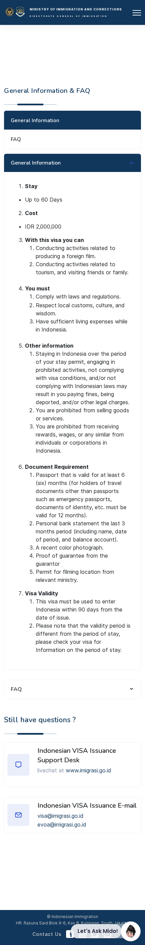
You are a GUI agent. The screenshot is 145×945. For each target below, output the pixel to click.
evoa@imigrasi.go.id (61, 824)
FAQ (16, 139)
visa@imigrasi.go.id (60, 815)
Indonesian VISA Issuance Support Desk (76, 755)
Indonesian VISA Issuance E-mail (87, 805)
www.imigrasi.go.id (88, 770)
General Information (35, 120)
